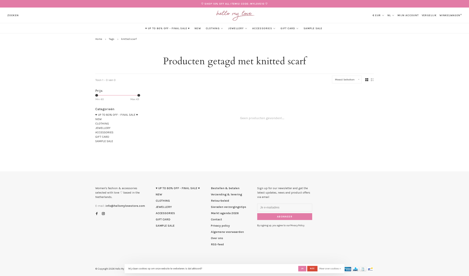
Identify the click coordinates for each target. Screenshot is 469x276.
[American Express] (348, 270)
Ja (302, 268)
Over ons (217, 238)
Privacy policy (220, 225)
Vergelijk (429, 15)
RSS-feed (217, 244)
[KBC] (355, 270)
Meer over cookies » (330, 268)
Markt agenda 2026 (225, 213)
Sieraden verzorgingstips (228, 207)
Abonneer (284, 216)
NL (389, 15)
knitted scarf (129, 39)
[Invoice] (363, 270)
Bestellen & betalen (225, 188)
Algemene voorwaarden (227, 232)
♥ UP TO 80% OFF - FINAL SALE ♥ (167, 28)
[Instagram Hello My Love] (103, 214)
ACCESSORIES (262, 28)
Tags (111, 39)
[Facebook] (96, 214)
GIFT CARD (287, 28)
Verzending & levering (226, 194)
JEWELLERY (236, 28)
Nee (312, 268)
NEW (198, 28)
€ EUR (377, 15)
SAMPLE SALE (313, 28)
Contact (216, 219)
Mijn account (408, 15)
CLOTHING (213, 28)
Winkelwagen (451, 15)
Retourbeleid (220, 200)
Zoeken (13, 15)
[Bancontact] (370, 270)
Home (98, 39)
